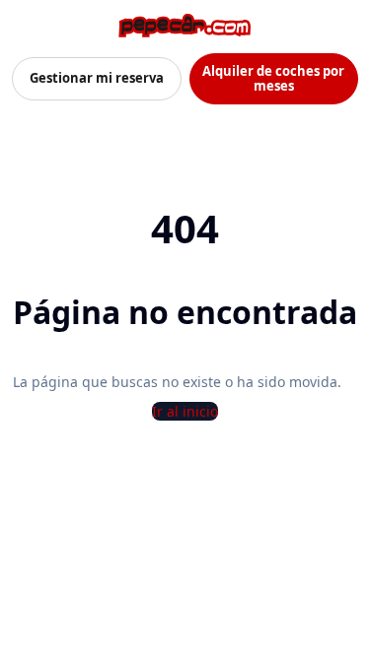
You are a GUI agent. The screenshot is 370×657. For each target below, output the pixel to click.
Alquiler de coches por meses (273, 78)
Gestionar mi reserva (97, 78)
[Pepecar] (184, 25)
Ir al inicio (185, 411)
